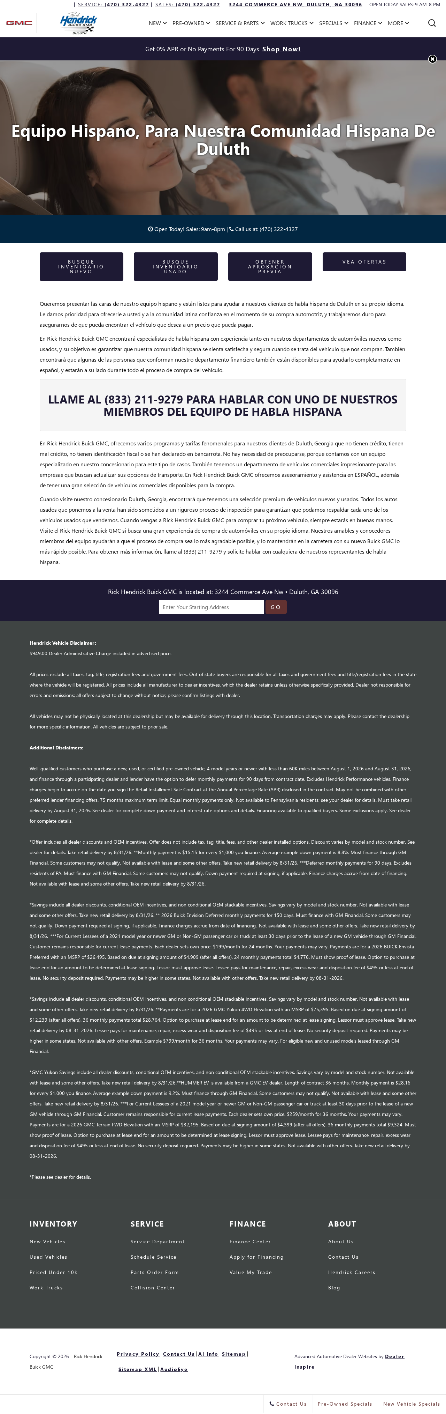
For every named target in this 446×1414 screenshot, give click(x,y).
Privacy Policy (138, 1353)
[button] (432, 23)
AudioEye (174, 1369)
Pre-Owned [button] (188, 24)
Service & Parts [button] (237, 24)
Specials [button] (331, 24)
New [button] (156, 24)
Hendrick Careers (352, 1272)
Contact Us (343, 1257)
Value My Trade (251, 1272)
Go (276, 606)
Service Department (158, 1242)
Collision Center (153, 1288)
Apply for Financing (257, 1257)
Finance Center (250, 1242)
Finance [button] (365, 24)
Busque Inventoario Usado (176, 266)
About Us (341, 1242)
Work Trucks (46, 1288)
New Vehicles (48, 1242)
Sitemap (234, 1353)
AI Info (208, 1353)
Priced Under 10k (54, 1272)
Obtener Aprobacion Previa (270, 266)
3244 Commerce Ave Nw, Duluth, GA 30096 (295, 4)
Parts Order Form (155, 1272)
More (395, 24)
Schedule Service (154, 1257)
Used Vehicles (49, 1257)
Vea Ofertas (365, 261)
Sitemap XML (137, 1369)
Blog (334, 1288)
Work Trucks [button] (289, 24)
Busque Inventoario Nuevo (81, 266)
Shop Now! (281, 48)
